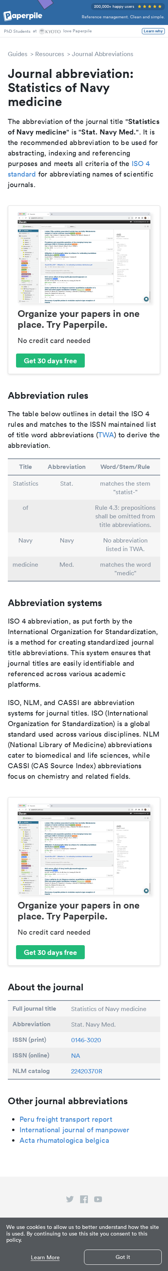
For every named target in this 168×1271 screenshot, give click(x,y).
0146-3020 (86, 1040)
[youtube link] (98, 1201)
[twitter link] (69, 1201)
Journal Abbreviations (102, 54)
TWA (106, 434)
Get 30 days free (50, 360)
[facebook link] (84, 1201)
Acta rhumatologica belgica (64, 1140)
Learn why (153, 31)
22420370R (86, 1071)
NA (75, 1055)
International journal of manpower (75, 1129)
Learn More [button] (45, 1257)
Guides (17, 54)
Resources (49, 54)
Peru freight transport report (66, 1119)
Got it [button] (123, 1256)
